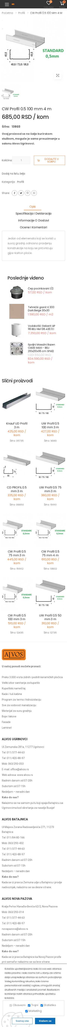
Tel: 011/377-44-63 (13, 752)
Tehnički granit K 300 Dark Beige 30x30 (41, 308)
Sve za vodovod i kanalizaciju (19, 705)
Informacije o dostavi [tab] (33, 220)
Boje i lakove (9, 716)
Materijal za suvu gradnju (17, 710)
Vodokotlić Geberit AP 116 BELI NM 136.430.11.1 (41, 327)
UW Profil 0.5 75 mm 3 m (50, 489)
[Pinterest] (34, 193)
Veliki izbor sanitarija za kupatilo (21, 682)
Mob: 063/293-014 (13, 912)
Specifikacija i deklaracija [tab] (34, 213)
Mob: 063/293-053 (13, 763)
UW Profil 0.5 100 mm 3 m (50, 425)
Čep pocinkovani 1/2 (40, 288)
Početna (7, 13)
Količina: (7, 160)
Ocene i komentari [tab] (33, 227)
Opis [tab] (32, 206)
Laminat (7, 727)
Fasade (6, 722)
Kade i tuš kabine (12, 694)
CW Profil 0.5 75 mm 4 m (50, 553)
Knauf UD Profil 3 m (16, 425)
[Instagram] (27, 193)
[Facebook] (14, 193)
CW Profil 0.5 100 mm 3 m (17, 617)
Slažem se (45, 1021)
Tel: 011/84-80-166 (13, 837)
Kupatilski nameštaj (13, 688)
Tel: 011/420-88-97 (13, 758)
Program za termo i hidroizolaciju (21, 699)
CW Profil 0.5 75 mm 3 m (17, 553)
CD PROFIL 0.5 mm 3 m (17, 489)
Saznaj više (22, 1021)
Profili (21, 13)
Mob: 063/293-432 (13, 843)
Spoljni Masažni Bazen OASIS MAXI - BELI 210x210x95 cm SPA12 (41, 348)
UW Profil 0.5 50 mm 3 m (50, 617)
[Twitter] (21, 193)
